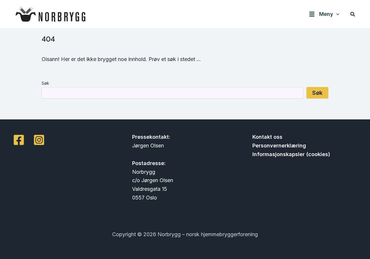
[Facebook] (19, 140)
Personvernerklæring (279, 146)
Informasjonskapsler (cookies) (291, 154)
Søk (45, 83)
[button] (336, 14)
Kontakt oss (267, 137)
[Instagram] (39, 140)
